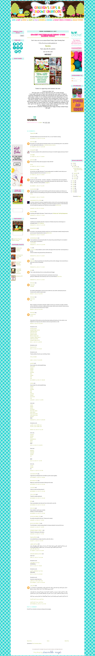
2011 (73, 190)
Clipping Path (32, 133)
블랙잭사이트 (49, 233)
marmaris (32, 453)
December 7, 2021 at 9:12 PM (37, 186)
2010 (73, 191)
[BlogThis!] (46, 122)
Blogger (79, 196)
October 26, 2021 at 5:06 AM (37, 166)
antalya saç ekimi (33, 334)
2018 (73, 163)
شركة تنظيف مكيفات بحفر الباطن (36, 580)
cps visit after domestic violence (49, 145)
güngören (32, 450)
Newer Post (29, 641)
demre (31, 440)
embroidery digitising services (36, 553)
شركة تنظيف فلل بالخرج (34, 548)
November (76, 166)
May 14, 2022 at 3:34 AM (36, 348)
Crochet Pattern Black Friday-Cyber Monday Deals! (48, 35)
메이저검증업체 (41, 223)
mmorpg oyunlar (33, 328)
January (75, 178)
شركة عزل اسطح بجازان (35, 562)
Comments (75, 80)
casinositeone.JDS (33, 473)
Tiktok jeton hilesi (33, 331)
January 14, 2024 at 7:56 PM (37, 527)
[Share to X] (47, 122)
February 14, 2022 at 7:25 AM (37, 215)
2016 (73, 181)
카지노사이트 (33, 494)
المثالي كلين (32, 585)
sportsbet (32, 363)
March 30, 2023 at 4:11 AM (36, 429)
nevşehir (31, 454)
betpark (31, 406)
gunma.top (32, 159)
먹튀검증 (32, 286)
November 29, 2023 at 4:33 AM (37, 513)
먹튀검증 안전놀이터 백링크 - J (36, 530)
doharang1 (32, 282)
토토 (31, 300)
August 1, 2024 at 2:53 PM (36, 540)
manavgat (32, 451)
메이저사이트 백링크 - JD (35, 523)
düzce (31, 442)
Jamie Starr (32, 141)
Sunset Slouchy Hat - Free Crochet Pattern (19, 256)
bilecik (31, 437)
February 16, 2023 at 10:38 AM (37, 419)
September (76, 173)
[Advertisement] (47, 25)
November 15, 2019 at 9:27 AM (37, 138)
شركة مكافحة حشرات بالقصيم (36, 425)
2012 (73, 188)
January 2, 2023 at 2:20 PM (36, 400)
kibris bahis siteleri (33, 410)
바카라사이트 (58, 205)
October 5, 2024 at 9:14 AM (37, 550)
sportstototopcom (33, 238)
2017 (73, 165)
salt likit (31, 465)
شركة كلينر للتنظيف (34, 544)
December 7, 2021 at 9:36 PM (37, 197)
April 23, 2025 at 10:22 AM (36, 557)
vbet (31, 376)
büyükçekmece (33, 439)
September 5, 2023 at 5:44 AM (37, 477)
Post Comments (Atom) (36, 643)
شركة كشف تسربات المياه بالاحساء (37, 599)
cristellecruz (32, 178)
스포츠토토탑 (33, 242)
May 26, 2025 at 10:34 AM (36, 574)
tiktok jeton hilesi (33, 333)
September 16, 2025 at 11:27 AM (38, 603)
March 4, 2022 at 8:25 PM (36, 309)
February (75, 176)
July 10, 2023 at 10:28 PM (36, 445)
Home (48, 641)
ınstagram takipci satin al (35, 330)
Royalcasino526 (33, 347)
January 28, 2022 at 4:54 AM (37, 208)
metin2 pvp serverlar (34, 338)
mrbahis (31, 371)
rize (31, 456)
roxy (31, 247)
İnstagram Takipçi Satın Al (35, 337)
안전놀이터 (47, 182)
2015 (73, 182)
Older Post (67, 641)
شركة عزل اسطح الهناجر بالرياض (36, 570)
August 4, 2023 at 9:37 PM (36, 470)
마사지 (31, 164)
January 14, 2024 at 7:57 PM (37, 534)
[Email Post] (43, 122)
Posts (74, 78)
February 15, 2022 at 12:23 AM (37, 225)
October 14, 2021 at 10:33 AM (37, 146)
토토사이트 (48, 172)
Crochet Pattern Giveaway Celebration (18, 263)
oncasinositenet (33, 189)
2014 (73, 184)
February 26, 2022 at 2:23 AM (37, 279)
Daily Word (32, 211)
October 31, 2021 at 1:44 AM (37, 174)
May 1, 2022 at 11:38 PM (36, 342)
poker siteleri (32, 412)
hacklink (31, 368)
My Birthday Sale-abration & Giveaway (18, 249)
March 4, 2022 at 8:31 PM (36, 323)
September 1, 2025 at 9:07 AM (37, 582)
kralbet (31, 405)
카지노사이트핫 (33, 356)
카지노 (31, 194)
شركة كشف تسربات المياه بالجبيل (36, 602)
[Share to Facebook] (49, 122)
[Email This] (45, 122)
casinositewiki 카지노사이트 (35, 200)
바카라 (31, 316)
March (75, 175)
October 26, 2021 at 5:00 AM (37, 156)
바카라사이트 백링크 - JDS (35, 516)
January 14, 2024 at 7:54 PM (37, 520)
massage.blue (33, 150)
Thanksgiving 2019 (19, 276)
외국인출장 (32, 154)
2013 (73, 186)
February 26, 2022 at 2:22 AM (37, 267)
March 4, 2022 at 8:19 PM (36, 293)
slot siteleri (32, 409)
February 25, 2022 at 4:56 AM (37, 234)
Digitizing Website (33, 537)
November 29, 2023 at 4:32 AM (37, 484)
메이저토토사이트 (33, 480)
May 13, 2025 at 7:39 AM (36, 565)
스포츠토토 (32, 487)
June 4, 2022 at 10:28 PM (36, 360)
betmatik (32, 416)
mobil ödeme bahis (34, 415)
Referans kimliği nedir (34, 335)
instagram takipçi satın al (35, 340)
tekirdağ (31, 436)
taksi (31, 373)
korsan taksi (32, 366)
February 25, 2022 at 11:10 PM (37, 244)
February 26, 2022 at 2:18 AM (37, 255)
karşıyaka (32, 434)
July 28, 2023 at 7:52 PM (36, 460)
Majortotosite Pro (33, 169)
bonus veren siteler (34, 413)
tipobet (31, 408)
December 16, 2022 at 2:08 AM (37, 380)
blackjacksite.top (33, 228)
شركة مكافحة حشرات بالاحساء (36, 426)
